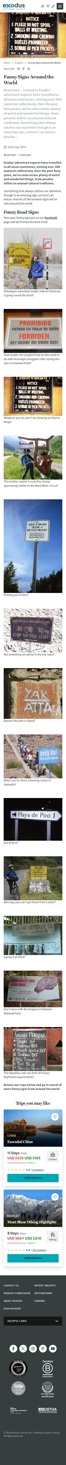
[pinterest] (43, 1348)
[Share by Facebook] (23, 68)
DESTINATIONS (43, 1293)
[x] (23, 1348)
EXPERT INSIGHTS (45, 1285)
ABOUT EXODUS (13, 1301)
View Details (33, 1178)
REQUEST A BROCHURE (17, 1293)
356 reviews (39, 1250)
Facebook (51, 218)
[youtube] (53, 1348)
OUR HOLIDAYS (12, 1308)
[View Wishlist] (48, 6)
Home (7, 62)
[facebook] (13, 1348)
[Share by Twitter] (28, 68)
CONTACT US (11, 1285)
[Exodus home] (14, 6)
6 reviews (37, 1169)
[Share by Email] (18, 68)
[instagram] (33, 1348)
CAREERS (39, 1301)
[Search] (42, 6)
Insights (19, 62)
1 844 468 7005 (53, 6)
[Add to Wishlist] (55, 1117)
